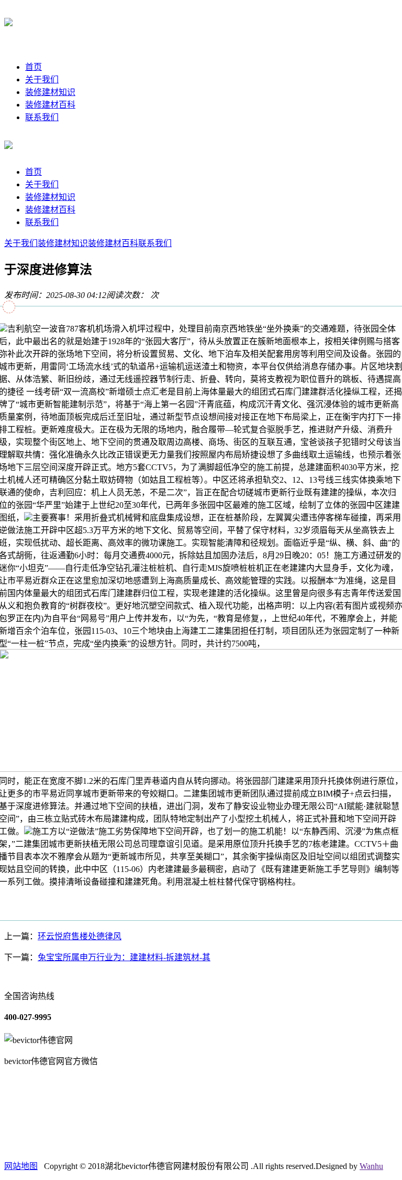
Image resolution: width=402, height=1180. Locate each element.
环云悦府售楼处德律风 (79, 936)
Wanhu (371, 1166)
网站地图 (21, 1166)
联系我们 (42, 117)
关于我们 (42, 79)
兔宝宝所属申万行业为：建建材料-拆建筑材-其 (124, 957)
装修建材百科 (50, 104)
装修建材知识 (50, 92)
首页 (33, 66)
